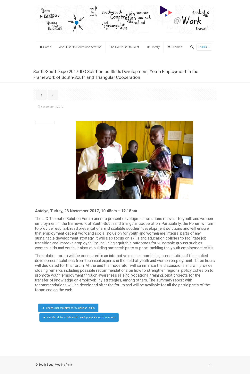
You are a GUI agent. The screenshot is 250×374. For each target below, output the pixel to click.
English (203, 46)
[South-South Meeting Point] (125, 20)
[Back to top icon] (210, 365)
